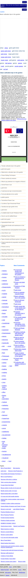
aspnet (3, 297)
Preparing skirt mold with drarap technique (12, 550)
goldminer (3, 284)
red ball (5, 69)
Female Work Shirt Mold (7, 485)
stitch (3, 326)
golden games (5, 197)
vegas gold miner (6, 57)
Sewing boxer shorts (6, 526)
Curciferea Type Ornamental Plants (10, 203)
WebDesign (22, 572)
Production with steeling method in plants (20, 364)
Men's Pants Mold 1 (6, 540)
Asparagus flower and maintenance (10, 253)
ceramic (3, 425)
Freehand (3, 359)
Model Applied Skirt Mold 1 (8, 543)
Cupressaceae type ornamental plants (11, 191)
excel (9, 346)
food (9, 461)
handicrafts (3, 343)
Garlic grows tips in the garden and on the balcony (20, 308)
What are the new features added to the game (13, 119)
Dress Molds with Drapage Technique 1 (11, 473)
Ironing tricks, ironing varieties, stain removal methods (12, 500)
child (3, 320)
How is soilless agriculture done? (20, 346)
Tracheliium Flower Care (7, 200)
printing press (4, 386)
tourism (3, 451)
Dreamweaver (4, 333)
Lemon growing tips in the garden (20, 342)
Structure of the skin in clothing (9, 479)
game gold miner (6, 51)
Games (24, 2)
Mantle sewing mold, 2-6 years (9, 490)
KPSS (3, 376)
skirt (3, 346)
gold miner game (5, 169)
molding (3, 372)
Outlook (3, 402)
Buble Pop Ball (5, 569)
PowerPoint (3, 418)
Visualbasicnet (4, 454)
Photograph (3, 356)
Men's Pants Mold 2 (6, 468)
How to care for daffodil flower (9, 216)
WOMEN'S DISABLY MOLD (8, 523)
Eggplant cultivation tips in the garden (20, 313)
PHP (3, 412)
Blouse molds (21, 561)
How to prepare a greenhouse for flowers (20, 278)
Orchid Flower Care (6, 184)
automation (3, 399)
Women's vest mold (6, 509)
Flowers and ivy (5, 246)
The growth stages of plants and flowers (20, 319)
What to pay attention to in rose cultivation (12, 256)
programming (3, 422)
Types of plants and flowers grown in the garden (14, 239)
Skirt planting (16, 468)
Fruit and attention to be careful (9, 194)
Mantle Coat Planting (19, 526)
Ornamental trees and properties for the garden (13, 229)
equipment (3, 330)
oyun (10, 566)
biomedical (3, 307)
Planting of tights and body (8, 520)
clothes (3, 362)
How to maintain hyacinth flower (19, 293)
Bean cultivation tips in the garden (20, 297)
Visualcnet (3, 458)
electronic (3, 339)
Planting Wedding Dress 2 (8, 512)
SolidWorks (3, 431)
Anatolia (3, 293)
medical (3, 389)
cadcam (3, 310)
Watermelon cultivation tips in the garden (12, 172)
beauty (3, 366)
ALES (3, 290)
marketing (3, 405)
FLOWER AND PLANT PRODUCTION (11, 213)
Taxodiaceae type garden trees (9, 206)
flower (3, 313)
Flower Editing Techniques (8, 175)
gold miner (4, 54)
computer (3, 303)
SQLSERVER (4, 435)
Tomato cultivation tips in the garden (10, 166)
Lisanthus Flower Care (7, 259)
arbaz (6, 48)
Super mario (4, 60)
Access (3, 277)
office (3, 392)
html (10, 366)
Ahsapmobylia (4, 287)
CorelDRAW (3, 323)
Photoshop (3, 408)
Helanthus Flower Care (7, 249)
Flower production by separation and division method (13, 243)
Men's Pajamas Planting (7, 514)
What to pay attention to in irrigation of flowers (13, 181)
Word (3, 461)
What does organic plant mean (20, 349)
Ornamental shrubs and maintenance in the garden (12, 226)
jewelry (3, 379)
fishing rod (3, 395)
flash (3, 353)
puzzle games (19, 66)
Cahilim (24, 9)
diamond (3, 415)
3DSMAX (3, 274)
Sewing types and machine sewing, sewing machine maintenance (12, 546)
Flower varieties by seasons (8, 178)
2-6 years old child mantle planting (10, 496)
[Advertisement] (14, 32)
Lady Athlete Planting (18, 509)
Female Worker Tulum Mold (8, 558)
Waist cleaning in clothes (7, 529)
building (3, 369)
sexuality (3, 316)
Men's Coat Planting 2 (6, 476)
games (20, 63)
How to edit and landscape (19, 300)
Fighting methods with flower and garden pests (20, 333)
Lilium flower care (6, 233)
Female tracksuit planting (7, 517)
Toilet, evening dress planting (8, 482)
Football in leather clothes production (10, 503)
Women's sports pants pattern (8, 561)
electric (3, 336)
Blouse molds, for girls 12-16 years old (11, 488)
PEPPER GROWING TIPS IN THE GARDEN (20, 324)
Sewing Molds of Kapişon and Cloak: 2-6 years (13, 506)
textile (3, 448)
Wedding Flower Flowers (8, 236)
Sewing (3, 270)
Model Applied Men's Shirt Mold (9, 493)
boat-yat (3, 441)
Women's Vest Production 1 (15, 471)
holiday (3, 438)
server (3, 428)
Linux (3, 382)
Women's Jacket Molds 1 (7, 531)
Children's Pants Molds (7, 556)
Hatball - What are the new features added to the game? (13, 5)
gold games (20, 60)
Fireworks (3, 349)
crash (2, 66)
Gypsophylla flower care (7, 222)
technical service (4, 445)
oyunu (19, 569)
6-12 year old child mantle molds (9, 537)
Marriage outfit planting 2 (7, 553)
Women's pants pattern (7, 534)
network (3, 280)
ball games (8, 63)
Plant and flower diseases (19, 328)
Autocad (3, 300)
